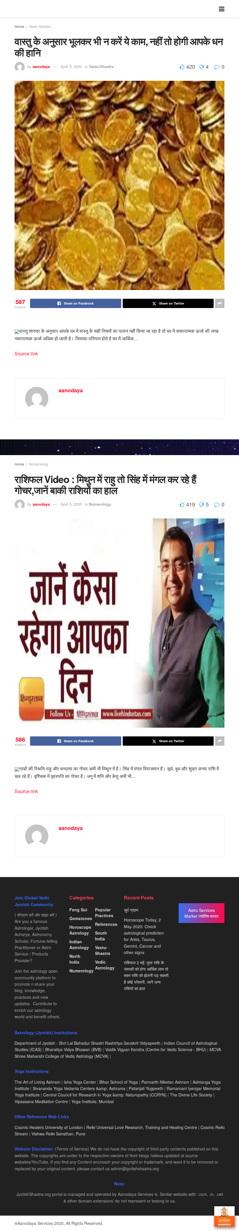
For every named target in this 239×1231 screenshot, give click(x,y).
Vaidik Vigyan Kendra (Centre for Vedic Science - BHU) (155, 1049)
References (106, 924)
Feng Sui (78, 909)
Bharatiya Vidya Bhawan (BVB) (73, 1049)
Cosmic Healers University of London (49, 1127)
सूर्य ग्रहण (131, 910)
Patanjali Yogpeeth (146, 1088)
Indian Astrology (79, 944)
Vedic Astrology (105, 965)
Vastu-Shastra (40, 26)
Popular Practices (104, 912)
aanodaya (41, 66)
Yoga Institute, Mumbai (92, 1101)
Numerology (38, 463)
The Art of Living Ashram (37, 1082)
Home (19, 26)
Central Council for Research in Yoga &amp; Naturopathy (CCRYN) (104, 1095)
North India (74, 959)
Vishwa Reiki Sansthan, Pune (58, 1134)
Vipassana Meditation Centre (41, 1101)
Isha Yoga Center (80, 1082)
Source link (26, 353)
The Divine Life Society (191, 1095)
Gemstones (80, 918)
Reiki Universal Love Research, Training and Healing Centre (141, 1127)
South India (101, 936)
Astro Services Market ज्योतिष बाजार (201, 913)
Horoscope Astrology (80, 930)
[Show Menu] (221, 8)
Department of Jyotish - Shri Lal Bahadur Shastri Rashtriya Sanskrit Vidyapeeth (87, 1043)
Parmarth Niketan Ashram (165, 1082)
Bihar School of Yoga (118, 1082)
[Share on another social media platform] (219, 303)
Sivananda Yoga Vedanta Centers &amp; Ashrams (79, 1088)
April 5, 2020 (71, 66)
